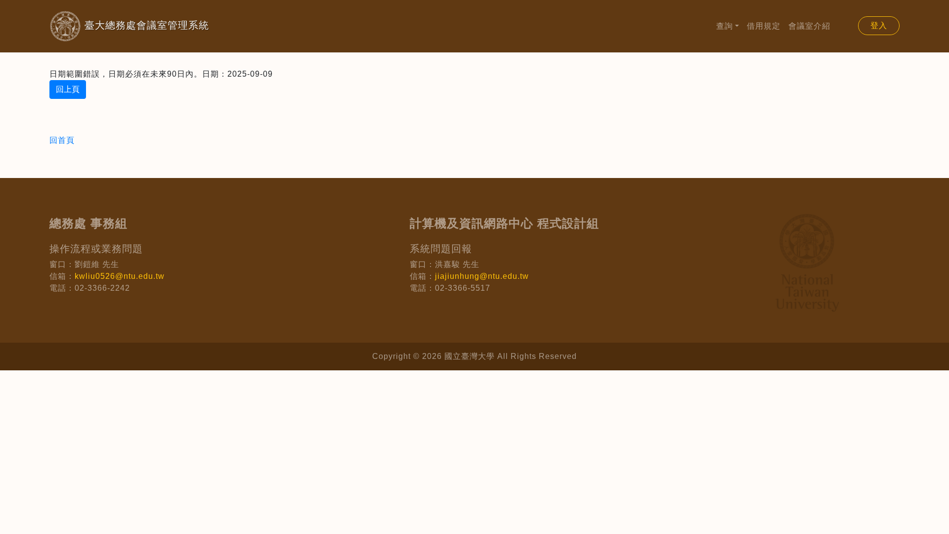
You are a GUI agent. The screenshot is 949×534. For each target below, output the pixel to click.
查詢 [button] (724, 26)
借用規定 (763, 26)
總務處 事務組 (88, 223)
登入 (878, 25)
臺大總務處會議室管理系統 (129, 25)
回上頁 (68, 89)
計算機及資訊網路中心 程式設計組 (504, 223)
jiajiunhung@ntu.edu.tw (482, 276)
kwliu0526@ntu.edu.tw (120, 276)
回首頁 (62, 140)
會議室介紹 (809, 26)
